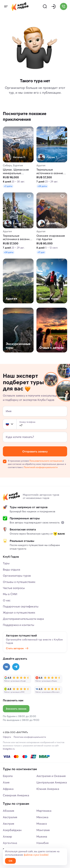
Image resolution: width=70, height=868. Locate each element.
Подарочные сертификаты (20, 606)
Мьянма (41, 836)
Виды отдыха (11, 569)
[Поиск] (45, 6)
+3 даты (8, 186)
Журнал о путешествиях (19, 612)
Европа (8, 776)
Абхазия (8, 810)
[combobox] (10, 424)
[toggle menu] (5, 6)
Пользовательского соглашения (45, 460)
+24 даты (42, 186)
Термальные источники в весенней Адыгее (18, 237)
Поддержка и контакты (18, 625)
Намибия (42, 843)
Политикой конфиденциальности (41, 467)
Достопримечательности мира (23, 619)
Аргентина (10, 843)
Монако (41, 823)
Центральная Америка (51, 782)
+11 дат (41, 252)
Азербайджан (12, 830)
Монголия (43, 830)
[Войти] (53, 6)
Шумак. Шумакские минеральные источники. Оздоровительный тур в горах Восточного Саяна (18, 171)
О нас (6, 600)
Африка (8, 789)
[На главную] (20, 6)
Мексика (42, 817)
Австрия (8, 823)
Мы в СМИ (10, 594)
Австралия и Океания (51, 776)
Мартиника (43, 810)
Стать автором (15, 648)
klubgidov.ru (9, 748)
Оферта (7, 737)
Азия (6, 782)
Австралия (10, 817)
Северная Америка (16, 795)
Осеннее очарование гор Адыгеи (50, 237)
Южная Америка (47, 789)
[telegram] (15, 666)
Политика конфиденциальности (30, 737)
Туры (6, 563)
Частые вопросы (14, 588)
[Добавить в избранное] (29, 130)
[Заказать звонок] (63, 6)
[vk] (6, 666)
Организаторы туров (17, 575)
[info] (62, 522)
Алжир (7, 836)
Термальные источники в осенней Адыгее (50, 171)
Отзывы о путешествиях (19, 582)
